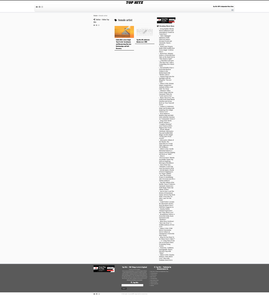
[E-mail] (37, 7)
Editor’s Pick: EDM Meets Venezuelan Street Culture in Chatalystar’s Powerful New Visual (166, 232)
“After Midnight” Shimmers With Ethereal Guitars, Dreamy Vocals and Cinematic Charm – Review (165, 40)
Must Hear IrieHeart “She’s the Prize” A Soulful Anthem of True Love (166, 223)
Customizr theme (144, 293)
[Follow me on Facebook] (40, 7)
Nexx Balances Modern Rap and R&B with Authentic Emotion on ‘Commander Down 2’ (167, 116)
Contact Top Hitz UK (154, 283)
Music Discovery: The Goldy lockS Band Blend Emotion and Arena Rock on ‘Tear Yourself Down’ (167, 101)
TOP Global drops (153, 278)
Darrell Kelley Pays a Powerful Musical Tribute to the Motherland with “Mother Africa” (166, 71)
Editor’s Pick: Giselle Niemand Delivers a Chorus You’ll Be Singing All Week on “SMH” (167, 151)
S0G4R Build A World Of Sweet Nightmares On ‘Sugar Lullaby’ (166, 171)
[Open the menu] (232, 10)
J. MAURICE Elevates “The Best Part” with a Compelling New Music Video (166, 63)
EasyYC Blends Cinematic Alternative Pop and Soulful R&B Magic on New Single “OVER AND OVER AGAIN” (166, 134)
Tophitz (125, 293)
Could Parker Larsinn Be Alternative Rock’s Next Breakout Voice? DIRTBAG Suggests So (166, 204)
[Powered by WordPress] (133, 293)
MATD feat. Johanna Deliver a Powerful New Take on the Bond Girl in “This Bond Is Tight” (167, 56)
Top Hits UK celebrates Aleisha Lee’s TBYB (143, 41)
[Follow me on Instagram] (42, 7)
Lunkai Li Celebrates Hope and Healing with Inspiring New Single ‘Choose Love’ (166, 109)
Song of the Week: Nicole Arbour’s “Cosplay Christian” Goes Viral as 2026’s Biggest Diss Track (165, 124)
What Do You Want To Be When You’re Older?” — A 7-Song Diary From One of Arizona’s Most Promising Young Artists (167, 241)
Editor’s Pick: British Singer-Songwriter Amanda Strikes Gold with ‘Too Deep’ (166, 86)
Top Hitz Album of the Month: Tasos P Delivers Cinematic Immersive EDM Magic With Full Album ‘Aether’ (167, 186)
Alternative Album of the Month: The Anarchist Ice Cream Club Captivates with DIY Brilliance (166, 143)
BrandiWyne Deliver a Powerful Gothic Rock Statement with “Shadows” (167, 216)
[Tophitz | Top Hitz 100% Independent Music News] (134, 2)
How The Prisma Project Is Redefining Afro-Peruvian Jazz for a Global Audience (167, 178)
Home (96, 15)
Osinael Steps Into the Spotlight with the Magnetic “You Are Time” (166, 79)
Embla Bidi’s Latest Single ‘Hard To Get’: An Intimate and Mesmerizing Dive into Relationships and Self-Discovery (123, 44)
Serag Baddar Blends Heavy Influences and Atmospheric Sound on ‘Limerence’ (166, 31)
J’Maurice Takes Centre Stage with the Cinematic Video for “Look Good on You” (166, 93)
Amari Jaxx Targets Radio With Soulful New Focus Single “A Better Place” (167, 49)
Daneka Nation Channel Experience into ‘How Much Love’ (166, 210)
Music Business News (154, 280)
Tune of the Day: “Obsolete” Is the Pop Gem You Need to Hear (166, 166)
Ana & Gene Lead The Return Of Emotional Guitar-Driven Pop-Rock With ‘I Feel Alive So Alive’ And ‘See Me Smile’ (167, 195)
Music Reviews (153, 276)
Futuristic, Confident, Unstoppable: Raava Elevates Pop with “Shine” (166, 250)
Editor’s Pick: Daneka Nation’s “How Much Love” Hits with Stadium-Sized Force (166, 257)
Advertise (152, 285)
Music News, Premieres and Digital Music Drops (159, 271)
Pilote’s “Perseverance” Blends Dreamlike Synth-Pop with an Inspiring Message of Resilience (166, 159)
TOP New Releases (153, 273)
